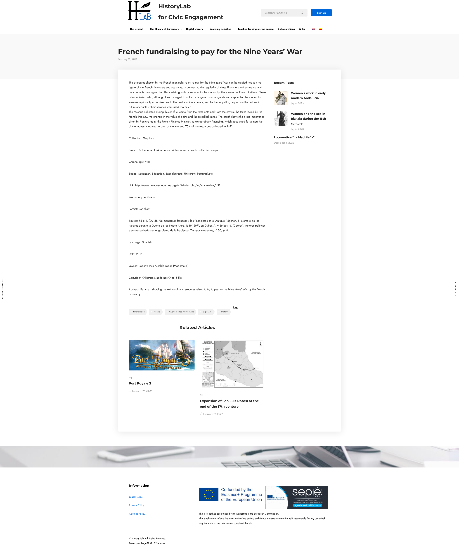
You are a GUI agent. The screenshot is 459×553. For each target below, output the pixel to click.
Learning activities (220, 29)
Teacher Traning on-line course (256, 29)
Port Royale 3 (140, 383)
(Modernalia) (180, 266)
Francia (157, 311)
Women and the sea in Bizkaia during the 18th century (308, 118)
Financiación (139, 311)
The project (136, 29)
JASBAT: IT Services (155, 543)
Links (302, 29)
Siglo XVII (207, 311)
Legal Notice (136, 497)
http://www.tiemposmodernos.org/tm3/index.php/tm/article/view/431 (177, 185)
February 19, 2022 (142, 391)
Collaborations (286, 29)
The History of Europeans (164, 29)
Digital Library (194, 29)
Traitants (224, 311)
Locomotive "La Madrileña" (294, 137)
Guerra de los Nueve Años (181, 311)
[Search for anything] (302, 12)
